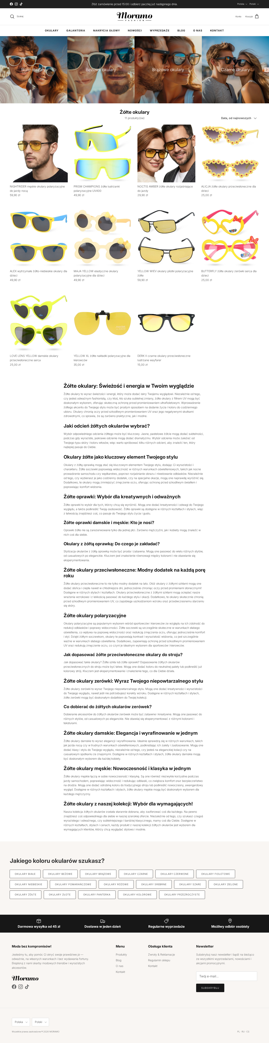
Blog (181, 30)
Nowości (135, 30)
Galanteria (75, 30)
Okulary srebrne (154, 884)
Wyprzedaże (160, 30)
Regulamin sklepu (159, 960)
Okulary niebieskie (28, 884)
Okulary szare (190, 884)
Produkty (121, 954)
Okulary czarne (136, 873)
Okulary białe (25, 873)
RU (243, 1031)
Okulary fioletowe (215, 873)
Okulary (51, 30)
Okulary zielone (226, 884)
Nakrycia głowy (106, 30)
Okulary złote (59, 894)
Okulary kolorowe (137, 894)
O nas (197, 30)
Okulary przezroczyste (182, 894)
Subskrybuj (210, 987)
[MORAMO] (134, 16)
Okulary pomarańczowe (73, 884)
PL (238, 1031)
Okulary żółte (25, 894)
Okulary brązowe (98, 873)
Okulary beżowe (60, 873)
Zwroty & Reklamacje (161, 954)
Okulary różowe (116, 884)
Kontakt (217, 30)
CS (247, 1031)
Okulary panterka (96, 894)
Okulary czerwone (174, 873)
